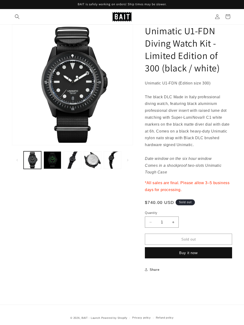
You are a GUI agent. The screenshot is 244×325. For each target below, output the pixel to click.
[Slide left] (17, 160)
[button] (17, 16)
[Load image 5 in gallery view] (112, 160)
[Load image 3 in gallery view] (72, 160)
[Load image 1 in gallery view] (32, 160)
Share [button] (154, 269)
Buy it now (188, 253)
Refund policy (165, 317)
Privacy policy (141, 317)
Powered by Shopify (114, 317)
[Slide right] (127, 160)
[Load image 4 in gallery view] (92, 160)
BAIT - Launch (90, 317)
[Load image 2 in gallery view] (52, 160)
